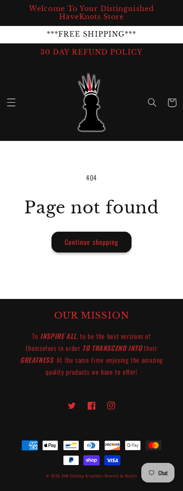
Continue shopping (91, 242)
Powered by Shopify (121, 476)
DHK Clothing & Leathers (82, 476)
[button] (11, 102)
